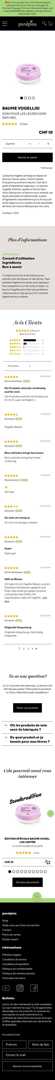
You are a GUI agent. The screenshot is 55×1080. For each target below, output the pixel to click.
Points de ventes (11, 934)
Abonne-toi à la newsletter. (27, 1066)
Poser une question (27, 708)
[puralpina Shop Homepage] (27, 23)
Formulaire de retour (13, 978)
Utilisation (10, 254)
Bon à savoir (12, 267)
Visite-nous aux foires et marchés (20, 925)
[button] (44, 23)
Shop (5, 920)
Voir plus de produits (27, 882)
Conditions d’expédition (15, 964)
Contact (6, 930)
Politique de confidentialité (17, 968)
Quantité (10, 143)
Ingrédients (11, 263)
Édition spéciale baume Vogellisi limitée (27, 840)
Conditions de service (14, 959)
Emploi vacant (10, 939)
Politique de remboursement (18, 973)
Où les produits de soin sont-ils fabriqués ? (28, 727)
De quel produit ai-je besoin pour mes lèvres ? (30, 739)
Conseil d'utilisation (18, 258)
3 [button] (28, 648)
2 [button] (24, 648)
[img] (11, 377)
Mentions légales (11, 954)
